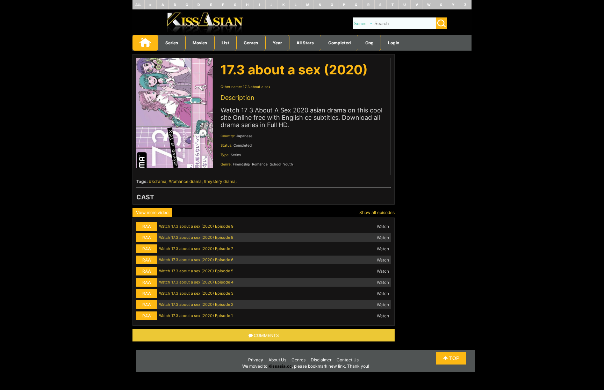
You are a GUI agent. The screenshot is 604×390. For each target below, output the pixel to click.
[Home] (302, 33)
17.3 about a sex (256, 86)
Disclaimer (321, 359)
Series (171, 42)
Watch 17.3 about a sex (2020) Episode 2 (196, 304)
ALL (138, 5)
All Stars (305, 42)
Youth (288, 164)
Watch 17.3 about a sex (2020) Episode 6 (196, 259)
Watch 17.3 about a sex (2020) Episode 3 (196, 293)
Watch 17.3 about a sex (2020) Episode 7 (196, 248)
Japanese (244, 136)
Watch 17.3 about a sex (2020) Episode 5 (196, 270)
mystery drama (221, 181)
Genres (298, 359)
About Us (277, 359)
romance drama (186, 181)
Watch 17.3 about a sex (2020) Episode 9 (196, 226)
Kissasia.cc (280, 366)
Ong (369, 42)
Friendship (241, 164)
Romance (260, 164)
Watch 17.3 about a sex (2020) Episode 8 (196, 237)
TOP (453, 358)
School (275, 164)
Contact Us (348, 359)
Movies (200, 42)
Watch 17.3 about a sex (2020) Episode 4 (196, 282)
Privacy (255, 359)
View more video (152, 212)
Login (393, 42)
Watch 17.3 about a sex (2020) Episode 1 (196, 315)
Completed (339, 42)
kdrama (159, 181)
